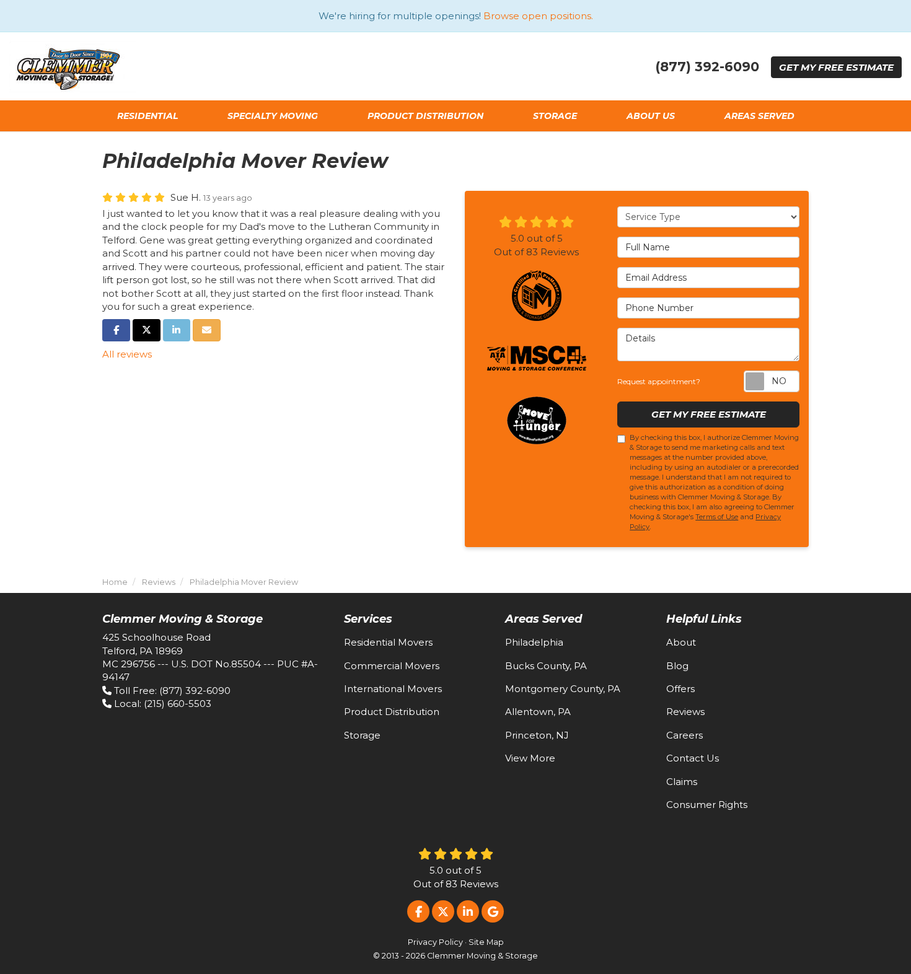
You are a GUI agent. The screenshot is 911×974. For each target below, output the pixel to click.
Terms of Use (716, 516)
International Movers (393, 689)
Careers (684, 735)
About (681, 642)
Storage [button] (555, 115)
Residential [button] (147, 115)
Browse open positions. (538, 16)
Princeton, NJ (537, 735)
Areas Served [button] (759, 115)
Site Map (486, 942)
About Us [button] (651, 115)
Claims (681, 782)
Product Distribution (391, 711)
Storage (362, 735)
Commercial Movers (391, 666)
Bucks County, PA (546, 666)
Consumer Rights (706, 804)
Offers (680, 689)
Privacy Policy (435, 942)
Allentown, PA (538, 711)
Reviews (685, 711)
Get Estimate (836, 67)
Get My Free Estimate (708, 414)
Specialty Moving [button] (272, 115)
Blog (677, 666)
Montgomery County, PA (562, 689)
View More (530, 758)
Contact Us (692, 758)
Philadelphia (534, 642)
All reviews (127, 354)
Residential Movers (388, 642)
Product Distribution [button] (425, 115)
